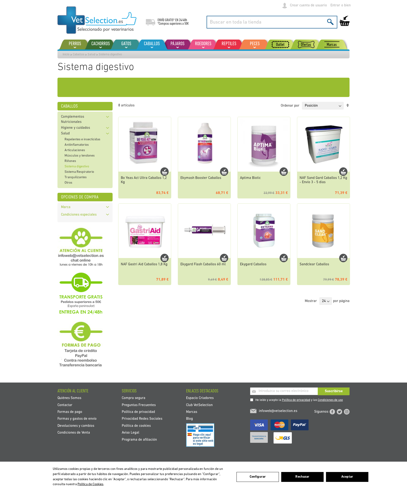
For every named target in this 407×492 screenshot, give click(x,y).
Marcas (191, 412)
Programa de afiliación (139, 439)
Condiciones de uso (330, 400)
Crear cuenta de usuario (308, 5)
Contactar (64, 405)
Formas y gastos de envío (77, 419)
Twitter (339, 412)
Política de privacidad (296, 400)
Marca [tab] (65, 207)
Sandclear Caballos (314, 264)
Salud (91, 54)
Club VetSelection (199, 405)
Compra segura (133, 398)
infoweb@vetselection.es (278, 411)
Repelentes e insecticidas (82, 139)
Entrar (335, 5)
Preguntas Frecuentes (139, 405)
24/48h (183, 20)
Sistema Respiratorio (79, 172)
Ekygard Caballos (253, 264)
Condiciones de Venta (73, 433)
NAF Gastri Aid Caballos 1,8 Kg (144, 264)
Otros (68, 183)
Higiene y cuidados (75, 128)
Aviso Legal (130, 433)
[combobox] (272, 22)
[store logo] (96, 20)
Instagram (347, 412)
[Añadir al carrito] (164, 171)
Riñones (70, 161)
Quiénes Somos (69, 398)
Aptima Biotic (250, 178)
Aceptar (347, 477)
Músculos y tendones (80, 155)
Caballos (78, 54)
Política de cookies (136, 425)
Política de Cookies (90, 484)
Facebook (332, 412)
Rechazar (302, 477)
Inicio (66, 54)
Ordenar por (290, 106)
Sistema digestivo (77, 166)
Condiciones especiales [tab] (79, 215)
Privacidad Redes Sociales (142, 419)
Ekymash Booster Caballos (200, 178)
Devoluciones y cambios (75, 425)
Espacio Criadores (200, 398)
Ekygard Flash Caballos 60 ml (203, 264)
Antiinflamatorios (77, 145)
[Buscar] (330, 22)
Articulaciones (75, 150)
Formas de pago (69, 412)
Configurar (258, 477)
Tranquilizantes (76, 177)
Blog (189, 419)
